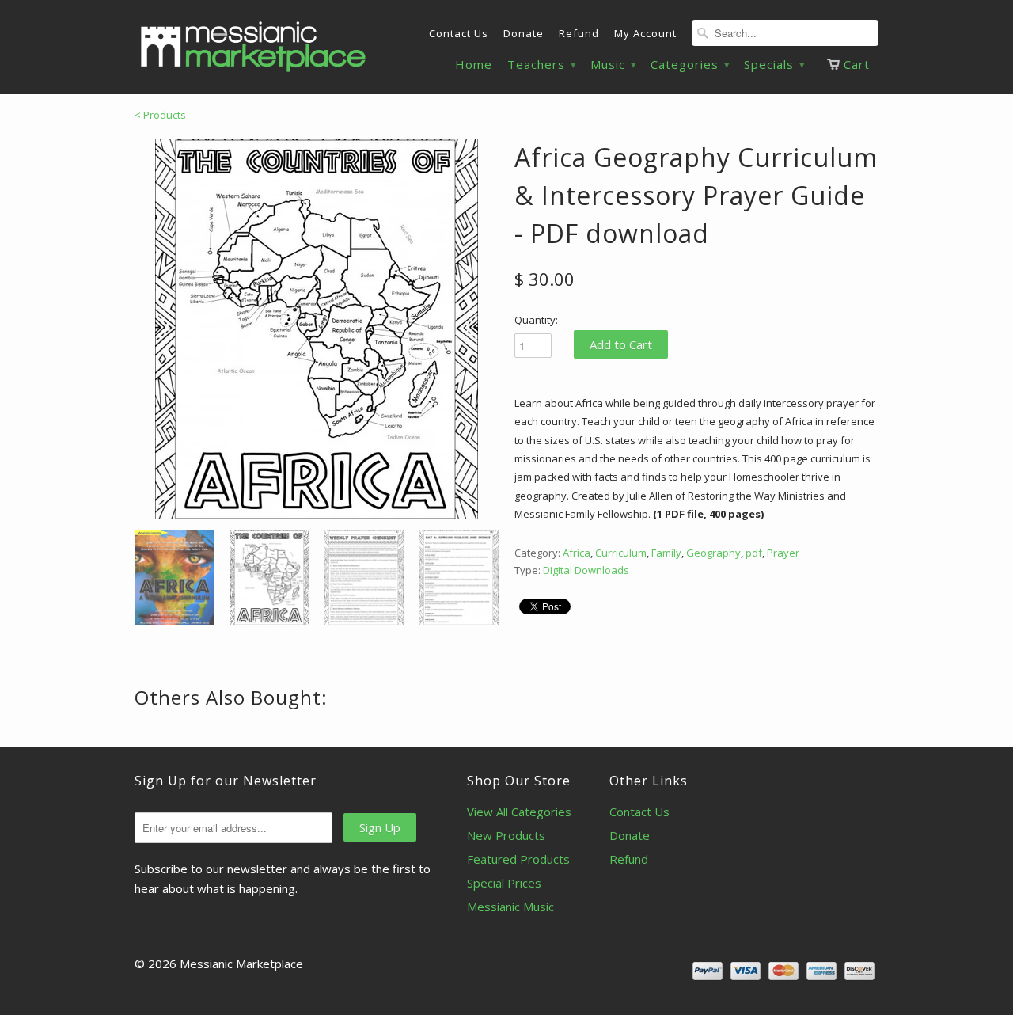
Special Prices (504, 883)
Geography (713, 553)
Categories (690, 64)
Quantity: (536, 320)
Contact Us (458, 33)
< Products (160, 115)
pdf (754, 553)
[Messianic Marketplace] (253, 47)
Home (473, 64)
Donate (523, 33)
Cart (857, 64)
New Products (506, 835)
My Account (645, 33)
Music (612, 64)
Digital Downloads (586, 570)
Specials (774, 64)
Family (666, 553)
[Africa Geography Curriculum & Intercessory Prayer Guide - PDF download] (317, 329)
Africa (576, 553)
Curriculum (621, 553)
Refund (579, 33)
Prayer (783, 553)
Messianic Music (510, 906)
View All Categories (519, 811)
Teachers (541, 64)
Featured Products (518, 859)
